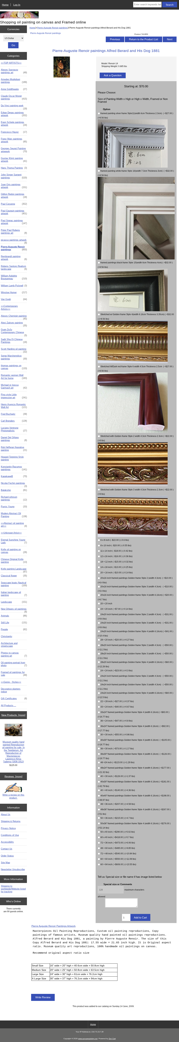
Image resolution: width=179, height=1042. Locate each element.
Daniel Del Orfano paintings (14, 439)
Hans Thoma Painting (14, 168)
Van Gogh (14, 299)
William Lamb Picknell (14, 285)
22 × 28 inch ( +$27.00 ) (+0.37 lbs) (117, 701)
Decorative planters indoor (10, 690)
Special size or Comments (117, 884)
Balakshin (14, 490)
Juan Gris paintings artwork (14, 186)
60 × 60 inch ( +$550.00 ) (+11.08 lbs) (118, 859)
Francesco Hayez (14, 132)
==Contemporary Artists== (9, 307)
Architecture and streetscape (9, 644)
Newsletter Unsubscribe (13, 869)
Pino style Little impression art (14, 396)
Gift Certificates (14, 698)
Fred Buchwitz (14, 414)
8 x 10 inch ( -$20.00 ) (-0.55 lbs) (116, 545)
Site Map (5, 862)
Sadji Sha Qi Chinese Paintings (14, 340)
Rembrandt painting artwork (14, 257)
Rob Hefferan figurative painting (14, 448)
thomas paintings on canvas (14, 367)
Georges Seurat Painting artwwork (14, 150)
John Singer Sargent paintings (14, 176)
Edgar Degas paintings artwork (14, 114)
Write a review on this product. (13, 796)
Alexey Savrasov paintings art (14, 71)
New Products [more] (13, 715)
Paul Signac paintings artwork (14, 222)
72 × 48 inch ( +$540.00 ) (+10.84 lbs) (118, 853)
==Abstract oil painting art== (14, 524)
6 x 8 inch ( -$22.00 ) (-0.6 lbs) (115, 540)
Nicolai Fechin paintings (14, 484)
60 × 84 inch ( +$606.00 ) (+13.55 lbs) (118, 864)
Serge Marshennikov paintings (14, 357)
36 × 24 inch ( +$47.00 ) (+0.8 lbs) (117, 721)
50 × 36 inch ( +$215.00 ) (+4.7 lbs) (117, 818)
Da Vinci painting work (14, 106)
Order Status (7, 855)
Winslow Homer (14, 292)
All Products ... (8, 705)
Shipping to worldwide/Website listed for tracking (13, 889)
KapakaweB (14, 476)
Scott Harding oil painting (14, 350)
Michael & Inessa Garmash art (14, 386)
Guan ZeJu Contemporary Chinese (14, 332)
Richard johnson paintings (14, 498)
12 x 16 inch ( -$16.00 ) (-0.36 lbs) (117, 556)
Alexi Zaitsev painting (14, 323)
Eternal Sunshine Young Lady (14, 541)
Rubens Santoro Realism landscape (14, 267)
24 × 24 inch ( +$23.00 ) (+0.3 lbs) (117, 670)
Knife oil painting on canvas (14, 551)
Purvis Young (14, 506)
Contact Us (6, 848)
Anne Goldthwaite (14, 89)
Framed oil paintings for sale (14, 673)
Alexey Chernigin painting (14, 317)
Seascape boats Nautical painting (14, 584)
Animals (14, 615)
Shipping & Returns (10, 821)
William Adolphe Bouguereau (14, 277)
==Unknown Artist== (11, 532)
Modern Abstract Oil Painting (14, 515)
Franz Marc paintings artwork (14, 140)
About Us (5, 814)
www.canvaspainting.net (88, 1039)
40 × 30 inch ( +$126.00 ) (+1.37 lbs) (118, 776)
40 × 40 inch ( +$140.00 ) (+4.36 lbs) (118, 790)
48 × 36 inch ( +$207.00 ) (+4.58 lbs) (118, 804)
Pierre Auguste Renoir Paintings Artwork (53, 926)
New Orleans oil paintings (14, 610)
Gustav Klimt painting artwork (14, 159)
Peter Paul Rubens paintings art (14, 231)
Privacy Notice (8, 828)
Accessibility (7, 842)
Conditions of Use (10, 835)
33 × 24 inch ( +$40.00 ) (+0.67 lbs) (117, 707)
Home (5, 4)
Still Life (14, 622)
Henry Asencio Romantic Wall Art (14, 406)
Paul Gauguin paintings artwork (14, 212)
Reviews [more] (13, 776)
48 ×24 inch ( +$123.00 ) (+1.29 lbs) (117, 762)
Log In (16, 4)
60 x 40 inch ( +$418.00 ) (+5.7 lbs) (117, 837)
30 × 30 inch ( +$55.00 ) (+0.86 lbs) (117, 734)
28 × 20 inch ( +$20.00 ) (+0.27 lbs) (117, 640)
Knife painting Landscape (14, 570)
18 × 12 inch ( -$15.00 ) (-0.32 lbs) (117, 562)
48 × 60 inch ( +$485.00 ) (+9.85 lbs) (118, 848)
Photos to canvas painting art (14, 654)
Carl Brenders (14, 421)
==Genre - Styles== (11, 682)
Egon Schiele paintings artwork (14, 123)
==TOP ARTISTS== (11, 63)
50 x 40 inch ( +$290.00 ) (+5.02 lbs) (118, 832)
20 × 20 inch (106, 603)
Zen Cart (112, 1039)
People (14, 629)
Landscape (14, 602)
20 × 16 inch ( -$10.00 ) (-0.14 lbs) (117, 573)
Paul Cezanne (14, 204)
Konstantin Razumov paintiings (14, 468)
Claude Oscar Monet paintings (14, 97)
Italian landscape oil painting (14, 593)
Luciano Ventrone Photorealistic (14, 429)
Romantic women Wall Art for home (14, 376)
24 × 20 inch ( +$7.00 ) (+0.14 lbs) (117, 609)
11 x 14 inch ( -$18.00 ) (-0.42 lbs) (116, 551)
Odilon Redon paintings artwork (14, 195)
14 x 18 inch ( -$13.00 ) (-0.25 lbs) (117, 567)
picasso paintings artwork (14, 241)
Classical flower (14, 575)
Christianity (6, 636)
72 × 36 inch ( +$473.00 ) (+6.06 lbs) (118, 843)
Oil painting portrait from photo (14, 664)
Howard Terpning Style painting (12, 458)
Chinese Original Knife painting (14, 560)
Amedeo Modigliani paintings (14, 80)
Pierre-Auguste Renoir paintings (52, 28)
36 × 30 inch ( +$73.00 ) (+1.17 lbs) (117, 748)
